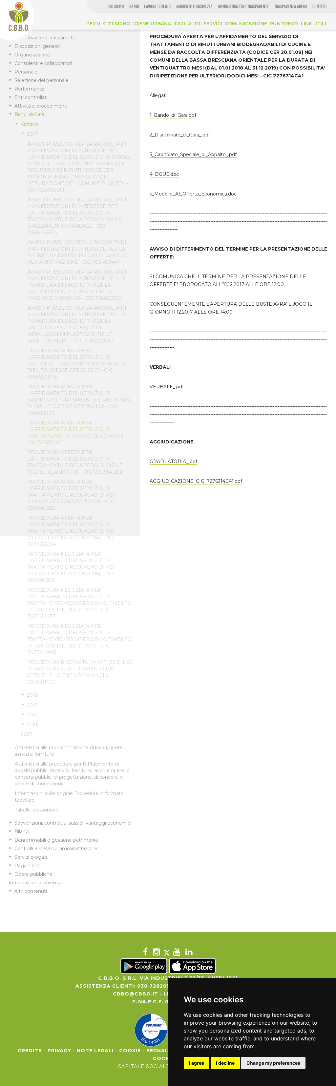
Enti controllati (31, 97)
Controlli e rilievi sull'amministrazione (55, 848)
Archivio (30, 124)
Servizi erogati (30, 857)
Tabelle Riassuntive (36, 810)
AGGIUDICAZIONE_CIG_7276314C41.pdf (196, 481)
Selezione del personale (41, 80)
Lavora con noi (157, 6)
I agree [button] (196, 1063)
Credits (30, 1051)
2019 (32, 705)
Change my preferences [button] (273, 1063)
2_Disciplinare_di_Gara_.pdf (180, 135)
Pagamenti (27, 866)
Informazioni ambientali (36, 883)
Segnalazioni (167, 1051)
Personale (25, 72)
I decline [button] (225, 1063)
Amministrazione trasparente (243, 6)
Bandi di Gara (29, 114)
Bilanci (21, 831)
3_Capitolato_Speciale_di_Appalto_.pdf (193, 154)
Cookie (130, 1051)
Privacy (59, 1051)
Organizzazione (32, 55)
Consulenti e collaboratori (43, 63)
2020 (33, 715)
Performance (29, 89)
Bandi (134, 6)
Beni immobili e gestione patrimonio (56, 840)
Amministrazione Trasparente (42, 38)
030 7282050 (155, 986)
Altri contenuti (30, 891)
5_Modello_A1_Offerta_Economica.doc (193, 194)
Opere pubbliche (33, 874)
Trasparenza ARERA (290, 6)
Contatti (319, 6)
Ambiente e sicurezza (194, 6)
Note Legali (95, 1051)
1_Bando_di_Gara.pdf (173, 115)
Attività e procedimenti (40, 106)
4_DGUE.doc (164, 174)
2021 (32, 724)
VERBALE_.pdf (167, 387)
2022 (26, 734)
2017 (32, 134)
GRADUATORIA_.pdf (173, 461)
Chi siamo (116, 6)
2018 (32, 695)
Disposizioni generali (37, 46)
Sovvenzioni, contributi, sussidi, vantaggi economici (72, 823)
